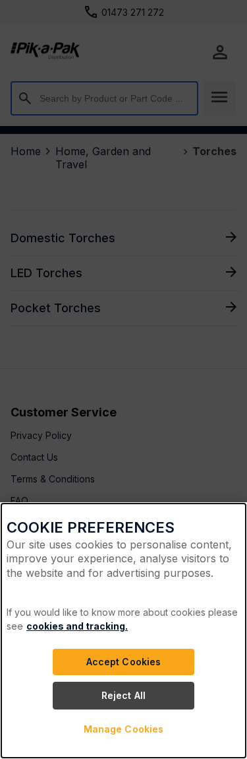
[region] (123, 630)
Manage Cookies (124, 729)
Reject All (123, 695)
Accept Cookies (123, 661)
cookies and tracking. (77, 626)
